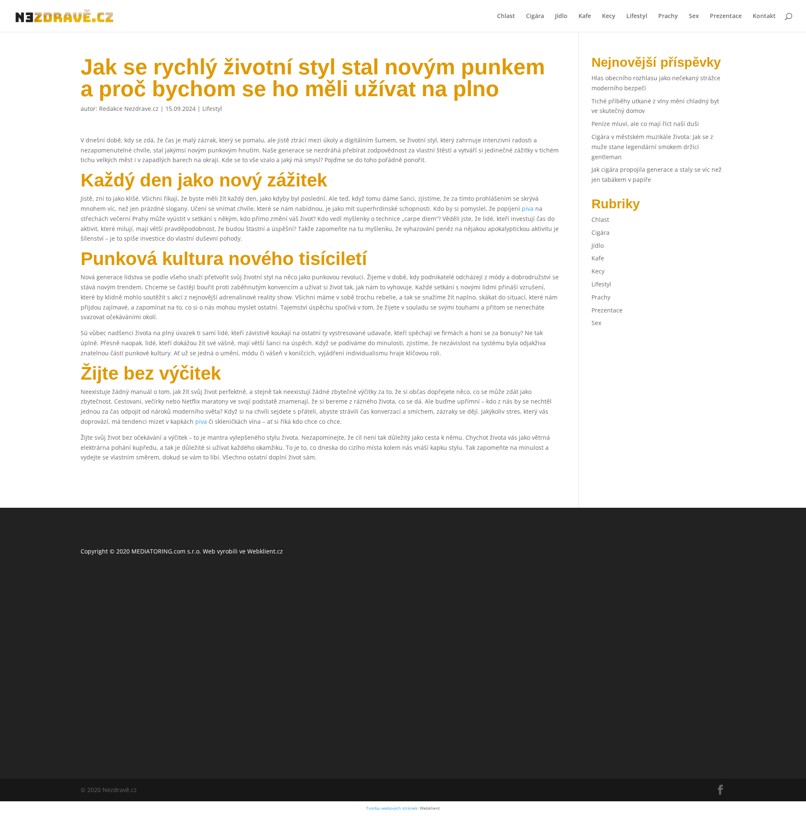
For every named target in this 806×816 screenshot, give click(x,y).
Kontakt (764, 16)
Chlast (506, 16)
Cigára (535, 16)
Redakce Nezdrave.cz (129, 109)
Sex (694, 16)
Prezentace (726, 16)
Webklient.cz (265, 551)
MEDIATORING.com (158, 551)
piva (528, 209)
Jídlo (561, 16)
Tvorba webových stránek (391, 808)
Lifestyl (636, 16)
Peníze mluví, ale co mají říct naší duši (645, 124)
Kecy (608, 16)
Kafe (584, 16)
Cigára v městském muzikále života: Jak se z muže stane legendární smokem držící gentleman (652, 147)
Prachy (668, 16)
